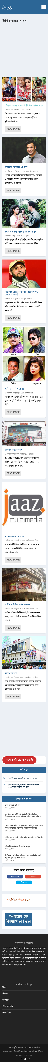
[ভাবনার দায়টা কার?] (24, 433)
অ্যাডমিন (9, 299)
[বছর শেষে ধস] (24, 652)
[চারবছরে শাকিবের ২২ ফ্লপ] (24, 150)
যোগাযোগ (19, 1055)
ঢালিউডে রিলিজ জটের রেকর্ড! (17, 604)
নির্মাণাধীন (5, 1000)
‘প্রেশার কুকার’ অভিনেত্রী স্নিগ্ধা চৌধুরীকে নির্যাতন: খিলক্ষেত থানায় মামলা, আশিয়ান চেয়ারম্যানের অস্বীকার (23, 815)
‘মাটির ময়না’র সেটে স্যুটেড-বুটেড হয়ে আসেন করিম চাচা (24, 837)
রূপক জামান (10, 236)
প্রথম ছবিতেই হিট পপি (12, 805)
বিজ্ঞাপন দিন (28, 1055)
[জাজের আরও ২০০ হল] (24, 507)
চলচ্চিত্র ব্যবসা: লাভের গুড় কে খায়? (20, 231)
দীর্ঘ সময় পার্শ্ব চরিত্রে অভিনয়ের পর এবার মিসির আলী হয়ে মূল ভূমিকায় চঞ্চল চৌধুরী (23, 856)
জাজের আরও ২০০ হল (14, 536)
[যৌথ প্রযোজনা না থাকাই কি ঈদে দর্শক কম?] (24, 89)
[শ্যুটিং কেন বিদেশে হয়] (24, 355)
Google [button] (33, 876)
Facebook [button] (15, 876)
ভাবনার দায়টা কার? (13, 449)
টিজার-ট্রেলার (6, 1012)
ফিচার (36, 540)
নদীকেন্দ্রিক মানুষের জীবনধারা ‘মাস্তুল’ (17, 846)
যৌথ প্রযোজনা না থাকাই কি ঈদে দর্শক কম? (24, 105)
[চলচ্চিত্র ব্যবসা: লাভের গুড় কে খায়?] (24, 213)
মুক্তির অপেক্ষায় (7, 1006)
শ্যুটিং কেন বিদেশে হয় (14, 388)
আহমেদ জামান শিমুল (13, 454)
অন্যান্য (28, 110)
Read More (13, 128)
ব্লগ (28, 236)
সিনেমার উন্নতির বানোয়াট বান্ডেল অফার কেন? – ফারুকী (21, 293)
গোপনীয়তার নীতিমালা (36, 1051)
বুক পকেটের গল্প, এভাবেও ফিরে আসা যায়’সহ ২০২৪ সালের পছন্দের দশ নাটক (23, 785)
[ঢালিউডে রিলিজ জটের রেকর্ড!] (24, 584)
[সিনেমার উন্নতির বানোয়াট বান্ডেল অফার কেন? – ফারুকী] (24, 274)
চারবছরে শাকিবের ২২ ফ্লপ (16, 167)
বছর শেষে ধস (11, 673)
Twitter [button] (24, 882)
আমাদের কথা (7, 1051)
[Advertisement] (24, 49)
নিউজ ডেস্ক (10, 110)
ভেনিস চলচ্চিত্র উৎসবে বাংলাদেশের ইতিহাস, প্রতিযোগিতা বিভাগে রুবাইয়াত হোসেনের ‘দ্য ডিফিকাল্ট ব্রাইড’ (24, 827)
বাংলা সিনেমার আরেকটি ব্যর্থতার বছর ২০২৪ (22, 778)
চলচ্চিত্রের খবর (28, 171)
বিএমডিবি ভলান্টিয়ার (21, 1051)
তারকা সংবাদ (36, 171)
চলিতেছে (5, 993)
